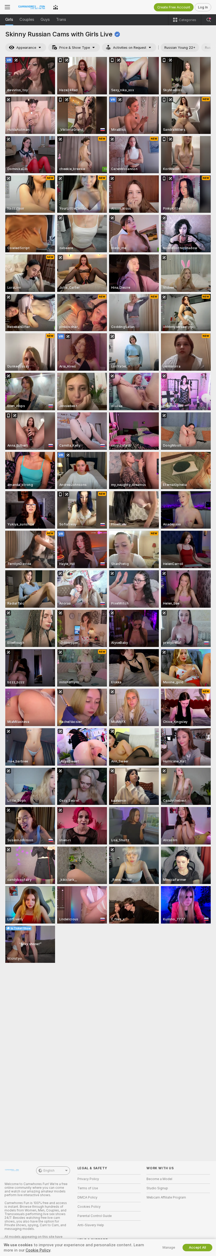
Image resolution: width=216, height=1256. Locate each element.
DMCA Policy (87, 1197)
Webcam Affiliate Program (166, 1197)
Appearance (26, 48)
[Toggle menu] (7, 7)
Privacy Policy (88, 1179)
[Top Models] (55, 7)
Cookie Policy (38, 1250)
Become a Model (159, 1179)
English (49, 1170)
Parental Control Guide (94, 1216)
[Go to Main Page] (31, 7)
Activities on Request (129, 48)
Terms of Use (87, 1188)
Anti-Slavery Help (90, 1225)
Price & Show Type (74, 48)
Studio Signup (157, 1188)
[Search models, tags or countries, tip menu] (208, 19)
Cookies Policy (89, 1207)
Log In (203, 7)
